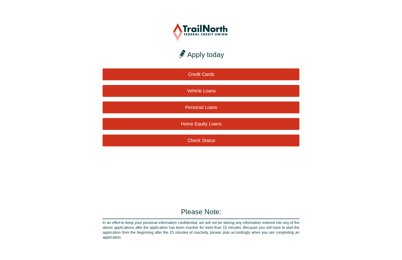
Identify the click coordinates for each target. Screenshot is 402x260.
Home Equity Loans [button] (201, 123)
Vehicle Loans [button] (201, 90)
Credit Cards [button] (201, 74)
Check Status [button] (201, 140)
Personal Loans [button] (201, 107)
